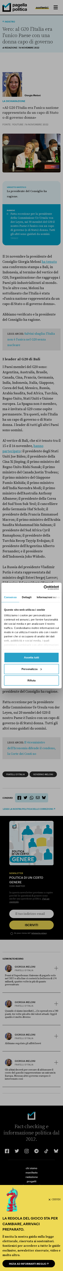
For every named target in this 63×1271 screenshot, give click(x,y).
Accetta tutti (31, 657)
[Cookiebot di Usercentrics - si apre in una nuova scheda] (44, 587)
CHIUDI (56, 1199)
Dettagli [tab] (26, 597)
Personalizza (29, 668)
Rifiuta (31, 680)
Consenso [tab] (10, 597)
